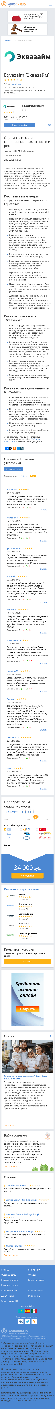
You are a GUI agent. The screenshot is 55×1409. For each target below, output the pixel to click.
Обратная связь (8, 1275)
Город (7, 845)
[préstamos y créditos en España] (27, 1311)
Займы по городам (36, 1280)
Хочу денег (27, 875)
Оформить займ (19, 125)
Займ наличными (9, 1290)
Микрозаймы (34, 1296)
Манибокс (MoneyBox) (17, 1185)
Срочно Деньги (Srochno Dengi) (21, 1199)
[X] (10, 448)
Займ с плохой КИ (9, 1301)
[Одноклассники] (14, 448)
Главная (7, 40)
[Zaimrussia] (15, 4)
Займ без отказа (35, 1290)
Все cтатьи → (10, 1125)
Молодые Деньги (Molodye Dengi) (22, 1214)
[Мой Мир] (18, 448)
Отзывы (32, 1275)
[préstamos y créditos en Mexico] (34, 1311)
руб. (16, 811)
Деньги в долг (7, 1296)
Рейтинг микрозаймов (21, 889)
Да (27, 507)
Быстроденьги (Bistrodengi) (19, 1231)
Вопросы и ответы (9, 1280)
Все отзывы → (11, 1255)
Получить (27, 961)
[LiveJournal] (21, 448)
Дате (33, 476)
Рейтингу (24, 476)
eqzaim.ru (16, 84)
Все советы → (10, 1166)
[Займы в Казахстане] (21, 1311)
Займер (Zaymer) (14, 1245)
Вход (6, 1269)
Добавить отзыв (13, 469)
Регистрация (34, 1269)
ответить (43, 510)
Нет (30, 507)
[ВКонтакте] (7, 448)
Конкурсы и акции (9, 1285)
